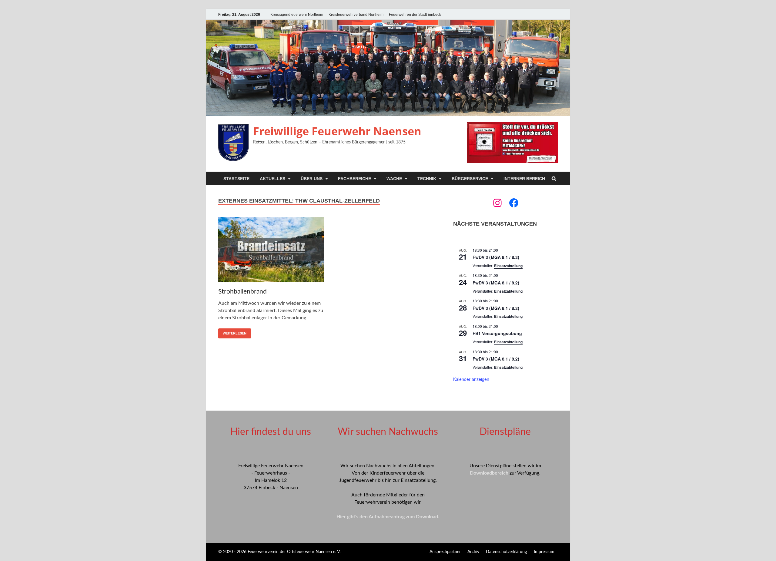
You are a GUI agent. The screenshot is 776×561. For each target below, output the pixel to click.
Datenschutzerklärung (506, 552)
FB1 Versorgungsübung (497, 333)
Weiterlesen (234, 333)
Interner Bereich (524, 178)
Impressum (544, 552)
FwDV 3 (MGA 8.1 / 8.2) (496, 257)
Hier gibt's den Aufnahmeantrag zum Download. (387, 516)
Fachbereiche (354, 178)
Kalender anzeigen (471, 379)
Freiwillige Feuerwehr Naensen (337, 131)
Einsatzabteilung (508, 265)
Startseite (236, 178)
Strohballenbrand (242, 291)
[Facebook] (513, 202)
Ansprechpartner (445, 552)
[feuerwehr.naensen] (497, 202)
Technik (426, 178)
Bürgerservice (470, 178)
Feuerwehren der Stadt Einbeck (415, 14)
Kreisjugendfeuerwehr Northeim (296, 14)
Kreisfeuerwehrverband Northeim (356, 14)
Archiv (473, 552)
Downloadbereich (489, 473)
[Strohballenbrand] (271, 250)
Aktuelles (272, 178)
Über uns (312, 178)
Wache (394, 178)
